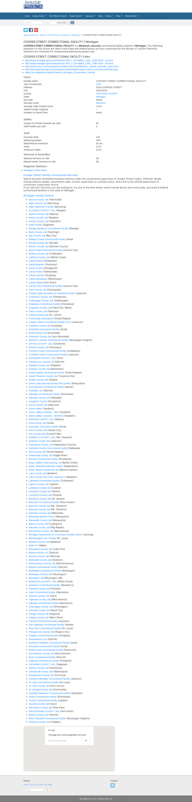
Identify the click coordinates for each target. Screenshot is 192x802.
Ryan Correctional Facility (42, 657)
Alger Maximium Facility (41, 206)
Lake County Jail (38, 473)
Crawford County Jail (40, 325)
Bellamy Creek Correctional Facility (47, 239)
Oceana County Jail (39, 596)
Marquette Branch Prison (42, 516)
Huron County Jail (38, 405)
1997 (98, 84)
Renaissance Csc (38, 639)
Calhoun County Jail (39, 257)
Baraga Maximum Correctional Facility (49, 228)
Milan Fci (34, 545)
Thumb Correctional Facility (43, 700)
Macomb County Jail (40, 505)
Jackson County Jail (39, 441)
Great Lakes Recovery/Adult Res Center (50, 383)
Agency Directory (31, 35)
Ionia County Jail (38, 423)
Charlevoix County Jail (41, 296)
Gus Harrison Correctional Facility (47, 387)
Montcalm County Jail (40, 560)
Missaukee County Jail (41, 549)
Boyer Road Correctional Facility (46, 250)
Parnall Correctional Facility (43, 621)
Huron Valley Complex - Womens (46, 415)
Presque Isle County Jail (42, 631)
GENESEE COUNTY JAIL (43, 358)
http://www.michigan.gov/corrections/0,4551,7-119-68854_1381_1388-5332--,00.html (69, 60)
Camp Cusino (36, 268)
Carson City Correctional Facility (46, 286)
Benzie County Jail (39, 242)
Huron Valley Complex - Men (44, 412)
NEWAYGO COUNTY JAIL (43, 581)
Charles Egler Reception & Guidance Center (52, 293)
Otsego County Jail (39, 614)
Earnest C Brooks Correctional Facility (49, 340)
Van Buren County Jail (41, 707)
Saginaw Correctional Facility (44, 660)
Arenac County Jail (39, 221)
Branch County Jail (39, 253)
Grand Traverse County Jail (43, 376)
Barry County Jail (38, 232)
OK (86, 741)
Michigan (76, 35)
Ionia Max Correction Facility (44, 426)
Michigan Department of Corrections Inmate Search (56, 534)
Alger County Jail (38, 203)
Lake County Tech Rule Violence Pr (47, 477)
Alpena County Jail (39, 214)
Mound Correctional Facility (43, 567)
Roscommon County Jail (42, 653)
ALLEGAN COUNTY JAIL (42, 210)
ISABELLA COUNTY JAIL (42, 437)
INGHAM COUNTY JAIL (42, 419)
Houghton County (38, 401)
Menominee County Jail (41, 531)
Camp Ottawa (36, 282)
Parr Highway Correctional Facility (47, 624)
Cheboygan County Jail (41, 300)
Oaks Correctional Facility (42, 592)
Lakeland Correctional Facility (44, 480)
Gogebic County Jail (39, 369)
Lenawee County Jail (40, 491)
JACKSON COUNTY (107, 93)
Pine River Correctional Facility (45, 628)
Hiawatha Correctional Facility (44, 394)
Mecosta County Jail (40, 527)
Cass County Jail (38, 289)
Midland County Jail (39, 541)
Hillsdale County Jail (40, 397)
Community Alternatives (41, 318)
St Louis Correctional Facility (44, 682)
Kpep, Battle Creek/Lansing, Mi (45, 462)
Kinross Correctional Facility (44, 459)
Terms (32, 785)
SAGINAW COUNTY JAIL (42, 664)
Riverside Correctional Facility (44, 646)
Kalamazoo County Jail (41, 444)
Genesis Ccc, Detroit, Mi (42, 361)
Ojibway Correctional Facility (44, 603)
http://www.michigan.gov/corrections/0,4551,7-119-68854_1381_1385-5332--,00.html (69, 63)
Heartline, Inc (36, 390)
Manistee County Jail (40, 513)
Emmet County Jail (39, 347)
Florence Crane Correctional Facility (48, 350)
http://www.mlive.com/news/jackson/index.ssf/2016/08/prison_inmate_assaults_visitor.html (72, 66)
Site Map (48, 785)
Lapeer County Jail (39, 484)
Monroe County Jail (39, 556)
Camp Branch (36, 260)
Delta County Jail (38, 332)
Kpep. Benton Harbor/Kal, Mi (44, 469)
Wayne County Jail (39, 714)
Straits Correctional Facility (43, 696)
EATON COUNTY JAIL (41, 343)
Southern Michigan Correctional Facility (49, 678)
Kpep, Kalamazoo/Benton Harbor (46, 466)
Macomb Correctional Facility (44, 502)
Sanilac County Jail (39, 667)
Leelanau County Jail (40, 487)
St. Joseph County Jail (41, 689)
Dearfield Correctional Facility (44, 329)
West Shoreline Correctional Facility (48, 718)
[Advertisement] (108, 6)
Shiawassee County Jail (41, 675)
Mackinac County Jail (40, 498)
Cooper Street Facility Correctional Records (51, 175)
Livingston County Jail (40, 495)
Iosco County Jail (38, 430)
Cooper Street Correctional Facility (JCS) (50, 322)
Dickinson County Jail (40, 336)
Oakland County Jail (39, 588)
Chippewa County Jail (40, 307)
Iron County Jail (37, 433)
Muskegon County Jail (41, 574)
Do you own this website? (57, 741)
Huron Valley (36, 408)
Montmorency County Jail (42, 563)
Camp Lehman (37, 275)
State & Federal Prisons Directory (55, 35)
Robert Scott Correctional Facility (46, 649)
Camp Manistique (38, 278)
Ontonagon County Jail (41, 606)
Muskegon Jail (36, 578)
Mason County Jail (39, 523)
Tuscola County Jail (39, 704)
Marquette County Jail (40, 520)
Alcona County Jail (39, 199)
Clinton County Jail (39, 314)
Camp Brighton (37, 264)
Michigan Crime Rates (35, 170)
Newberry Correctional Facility (45, 585)
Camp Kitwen (36, 271)
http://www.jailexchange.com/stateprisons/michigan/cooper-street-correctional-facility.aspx (71, 69)
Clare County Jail (38, 311)
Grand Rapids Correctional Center (47, 372)
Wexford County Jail (39, 722)
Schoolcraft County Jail (41, 671)
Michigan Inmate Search (39, 195)
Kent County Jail (37, 451)
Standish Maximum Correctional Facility (50, 693)
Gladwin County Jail (39, 365)
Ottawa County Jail (39, 617)
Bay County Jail (37, 235)
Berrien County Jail (39, 246)
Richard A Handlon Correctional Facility (49, 642)
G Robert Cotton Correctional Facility (48, 354)
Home (26, 785)
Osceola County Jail (39, 610)
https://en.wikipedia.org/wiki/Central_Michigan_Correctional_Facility (60, 72)
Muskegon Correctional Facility (45, 570)
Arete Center (36, 224)
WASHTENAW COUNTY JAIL (44, 711)
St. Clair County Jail (39, 686)
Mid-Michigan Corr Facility (43, 538)
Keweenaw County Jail (41, 455)
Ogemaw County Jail (40, 599)
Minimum (101, 103)
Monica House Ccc (39, 552)
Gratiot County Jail (39, 379)
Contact (40, 785)
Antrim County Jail (38, 217)
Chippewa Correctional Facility (45, 304)
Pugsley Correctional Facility (44, 635)
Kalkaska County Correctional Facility (48, 448)
